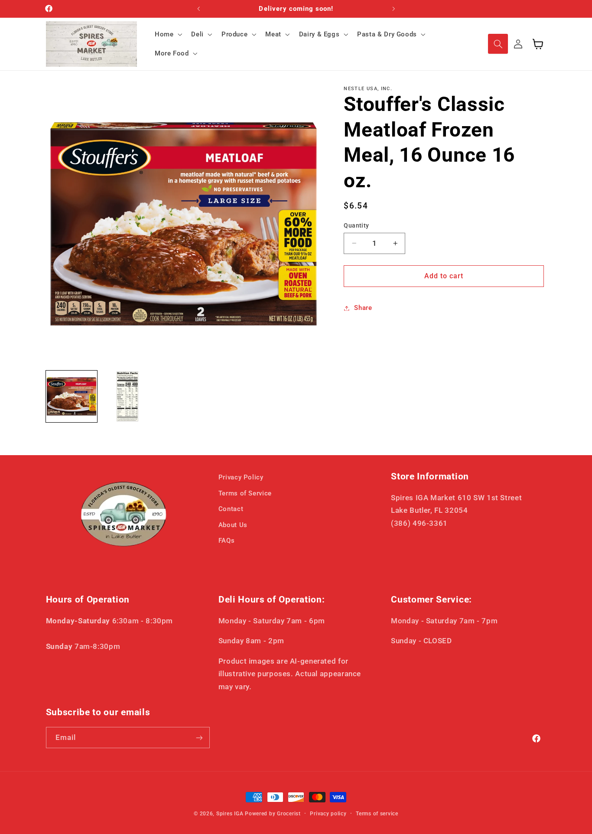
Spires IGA (229, 814)
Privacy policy (328, 814)
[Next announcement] (393, 8)
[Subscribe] (199, 737)
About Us (232, 524)
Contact (230, 508)
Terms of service (377, 814)
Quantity (356, 225)
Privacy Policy (240, 477)
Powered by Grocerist (273, 814)
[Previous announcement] (198, 8)
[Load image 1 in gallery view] (72, 396)
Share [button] (363, 308)
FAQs (226, 540)
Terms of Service (245, 493)
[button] (167, 34)
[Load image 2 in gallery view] (127, 396)
